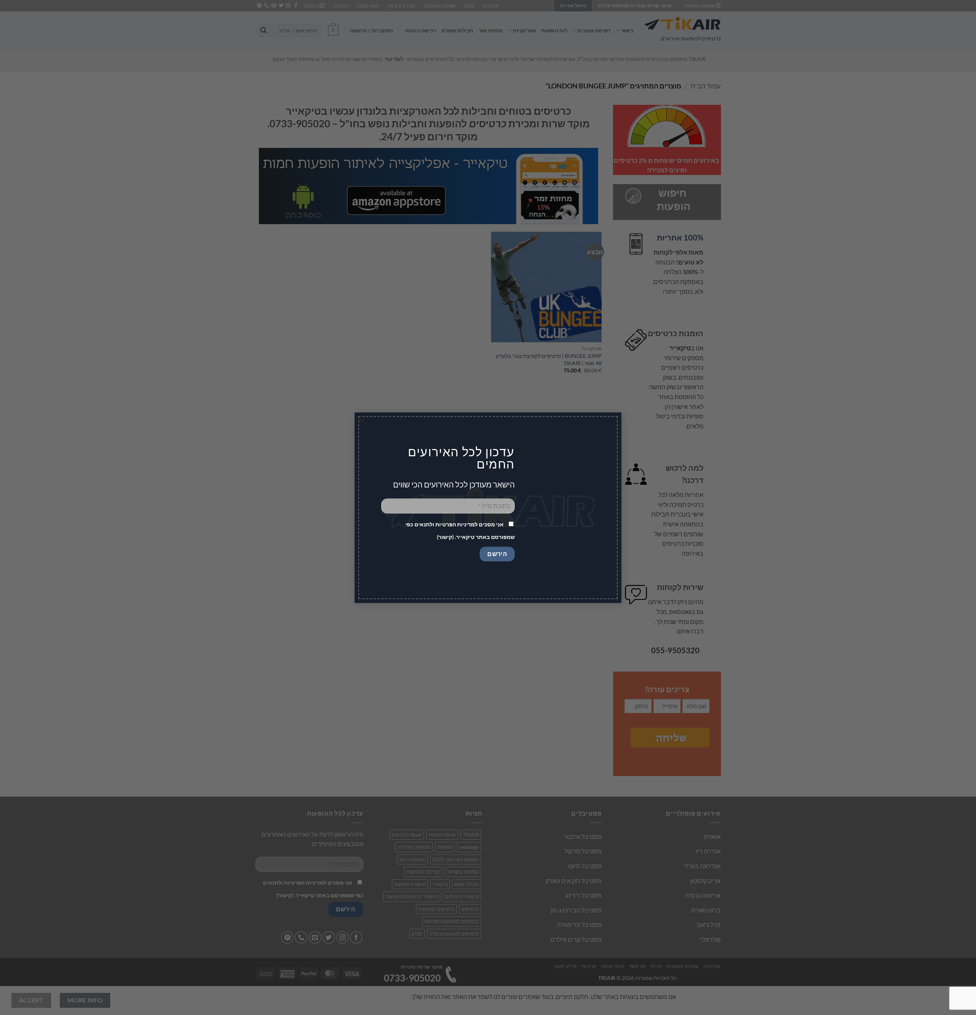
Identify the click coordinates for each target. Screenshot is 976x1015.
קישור (445, 536)
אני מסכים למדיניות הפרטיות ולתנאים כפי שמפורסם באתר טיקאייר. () (460, 530)
